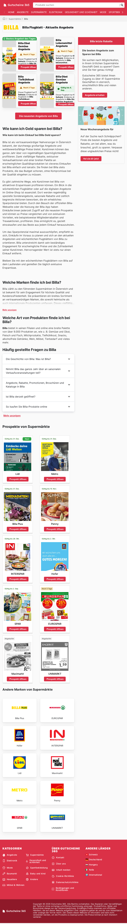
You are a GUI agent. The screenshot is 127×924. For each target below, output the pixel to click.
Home (11, 12)
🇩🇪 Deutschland (93, 859)
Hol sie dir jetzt (91, 158)
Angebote (22, 12)
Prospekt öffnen (28, 67)
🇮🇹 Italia (89, 869)
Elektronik (55, 12)
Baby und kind (38, 873)
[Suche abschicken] (122, 5)
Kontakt (60, 857)
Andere (34, 879)
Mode (103, 12)
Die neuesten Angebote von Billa (38, 116)
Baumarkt (12, 873)
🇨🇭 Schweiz (91, 854)
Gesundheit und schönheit (81, 12)
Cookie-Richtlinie (65, 876)
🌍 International (93, 875)
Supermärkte (39, 12)
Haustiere (12, 879)
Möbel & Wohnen (15, 885)
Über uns (61, 863)
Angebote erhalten (95, 95)
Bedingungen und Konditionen (65, 889)
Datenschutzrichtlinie (67, 882)
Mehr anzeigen (9, 310)
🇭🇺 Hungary (91, 864)
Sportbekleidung (39, 867)
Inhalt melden (63, 870)
